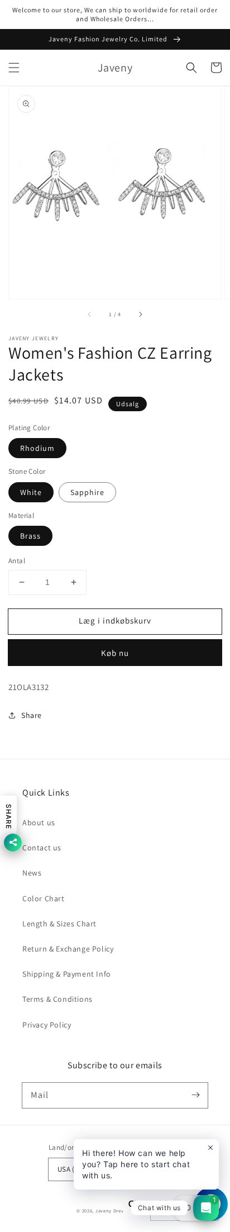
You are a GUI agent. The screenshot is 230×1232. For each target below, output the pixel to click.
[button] (14, 67)
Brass (30, 536)
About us (38, 822)
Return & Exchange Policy (67, 949)
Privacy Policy (46, 1025)
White (31, 492)
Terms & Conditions (57, 999)
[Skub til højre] (140, 314)
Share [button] (31, 715)
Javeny (103, 1210)
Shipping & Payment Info (66, 974)
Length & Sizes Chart (59, 924)
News (31, 873)
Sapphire (87, 492)
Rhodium (37, 448)
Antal (16, 560)
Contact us (41, 848)
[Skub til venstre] (90, 314)
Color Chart (43, 898)
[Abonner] (195, 1095)
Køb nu (115, 653)
